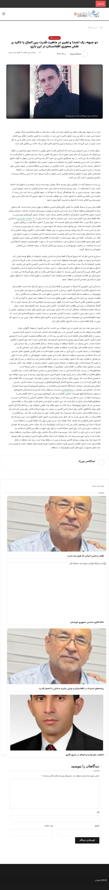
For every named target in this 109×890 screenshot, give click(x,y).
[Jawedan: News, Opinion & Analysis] (86, 14)
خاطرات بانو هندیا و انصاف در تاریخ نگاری (85, 755)
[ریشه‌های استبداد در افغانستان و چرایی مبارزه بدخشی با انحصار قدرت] (56, 656)
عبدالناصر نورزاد (75, 54)
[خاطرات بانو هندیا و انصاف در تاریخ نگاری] (56, 722)
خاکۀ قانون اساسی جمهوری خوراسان (87, 622)
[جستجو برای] (105, 15)
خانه (101, 27)
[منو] (3, 15)
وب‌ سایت (48, 825)
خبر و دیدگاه (92, 27)
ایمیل (97, 825)
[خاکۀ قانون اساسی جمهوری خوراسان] (56, 590)
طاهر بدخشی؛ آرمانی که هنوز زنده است (85, 556)
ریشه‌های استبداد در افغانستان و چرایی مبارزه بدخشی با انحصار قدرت (71, 688)
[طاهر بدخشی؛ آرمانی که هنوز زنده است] (56, 524)
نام (98, 812)
